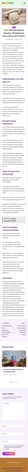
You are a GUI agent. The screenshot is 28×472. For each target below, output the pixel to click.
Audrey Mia (10, 39)
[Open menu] (24, 3)
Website (5, 441)
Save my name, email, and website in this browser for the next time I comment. (14, 447)
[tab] (12, 382)
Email (5, 434)
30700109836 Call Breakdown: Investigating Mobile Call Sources (21, 329)
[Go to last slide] (4, 366)
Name (5, 426)
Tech (14, 27)
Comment (6, 403)
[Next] (23, 366)
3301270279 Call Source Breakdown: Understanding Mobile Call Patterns (7, 330)
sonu (6, 375)
